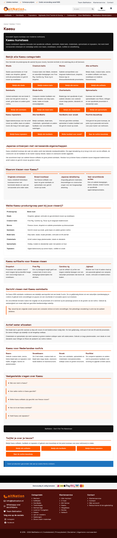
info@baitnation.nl (14, 501)
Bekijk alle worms (71, 85)
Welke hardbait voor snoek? (72, 134)
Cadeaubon (71, 15)
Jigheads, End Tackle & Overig (50, 15)
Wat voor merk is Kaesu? (18, 383)
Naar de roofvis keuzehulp (98, 134)
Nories (63, 510)
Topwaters (32, 15)
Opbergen (37, 517)
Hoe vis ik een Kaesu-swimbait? (21, 408)
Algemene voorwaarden (87, 532)
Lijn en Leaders (39, 515)
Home (6, 24)
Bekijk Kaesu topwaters (18, 134)
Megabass (65, 508)
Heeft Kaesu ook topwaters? (19, 416)
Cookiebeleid (48, 532)
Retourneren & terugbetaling (101, 505)
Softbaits (8, 15)
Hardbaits (20, 15)
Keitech (64, 512)
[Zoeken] (93, 9)
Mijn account (94, 503)
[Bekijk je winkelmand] (110, 9)
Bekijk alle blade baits (45, 110)
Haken (36, 512)
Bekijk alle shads (18, 85)
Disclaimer (71, 532)
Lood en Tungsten (40, 510)
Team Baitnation (14, 511)
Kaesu (63, 505)
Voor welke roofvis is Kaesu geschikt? (23, 391)
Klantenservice (99, 2)
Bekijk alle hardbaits (45, 134)
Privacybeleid (60, 532)
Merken (12, 24)
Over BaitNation (84, 15)
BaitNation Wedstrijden (102, 15)
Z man (63, 501)
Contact (110, 2)
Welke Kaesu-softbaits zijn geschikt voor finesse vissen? (29, 399)
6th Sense (65, 503)
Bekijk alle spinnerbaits (98, 110)
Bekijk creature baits (45, 85)
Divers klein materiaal (42, 519)
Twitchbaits (38, 505)
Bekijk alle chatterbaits (72, 110)
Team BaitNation (84, 2)
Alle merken (66, 498)
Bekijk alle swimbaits (18, 110)
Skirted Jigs (38, 508)
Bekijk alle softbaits (98, 85)
